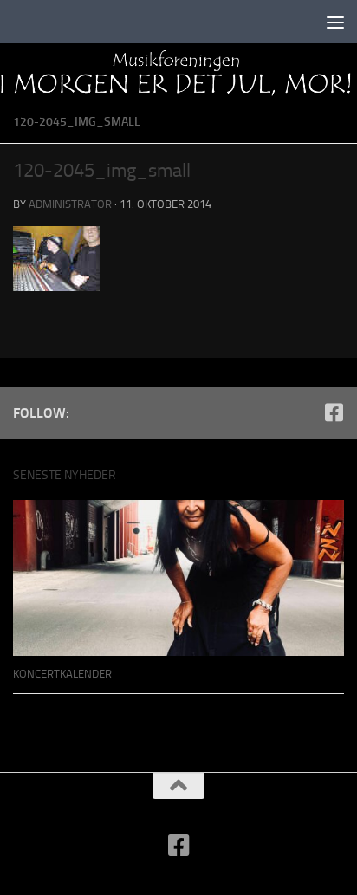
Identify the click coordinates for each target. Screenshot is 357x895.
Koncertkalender (62, 673)
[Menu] (335, 21)
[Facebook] (333, 412)
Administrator (70, 204)
